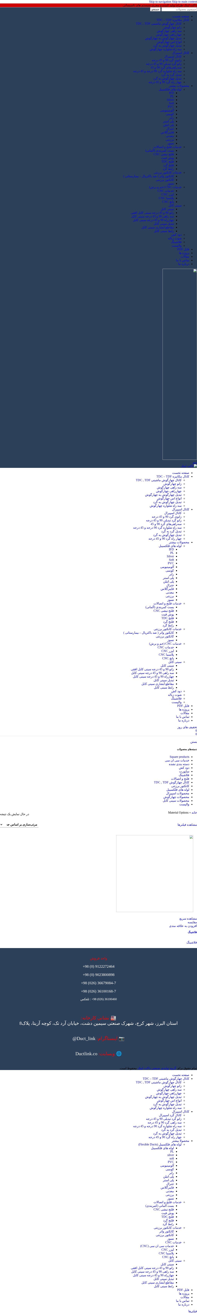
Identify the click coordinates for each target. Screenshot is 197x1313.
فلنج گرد (168, 165)
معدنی (170, 136)
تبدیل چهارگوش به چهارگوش (163, 38)
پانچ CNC (168, 201)
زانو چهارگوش (173, 27)
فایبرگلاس (167, 132)
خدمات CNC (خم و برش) (165, 187)
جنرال (170, 128)
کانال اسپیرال (173, 56)
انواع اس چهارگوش (169, 41)
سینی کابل (175, 205)
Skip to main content (184, 1)
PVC (171, 106)
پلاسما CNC (166, 198)
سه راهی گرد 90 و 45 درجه (165, 1122)
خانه (194, 812)
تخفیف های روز (187, 727)
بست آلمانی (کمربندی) (159, 1205)
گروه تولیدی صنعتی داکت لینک (157, 1068)
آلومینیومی (167, 110)
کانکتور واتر (166, 1231)
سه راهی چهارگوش (169, 31)
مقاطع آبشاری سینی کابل (157, 227)
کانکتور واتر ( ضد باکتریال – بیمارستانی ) (148, 176)
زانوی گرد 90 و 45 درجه (167, 60)
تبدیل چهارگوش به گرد (167, 45)
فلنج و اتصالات (180, 778)
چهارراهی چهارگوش (169, 34)
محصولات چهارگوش (176, 797)
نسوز (170, 143)
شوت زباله (175, 238)
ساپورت (184, 771)
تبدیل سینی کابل (164, 223)
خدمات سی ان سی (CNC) (157, 1246)
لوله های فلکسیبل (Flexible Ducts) (160, 1144)
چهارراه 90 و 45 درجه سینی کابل (153, 220)
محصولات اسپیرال (177, 793)
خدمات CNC (166, 190)
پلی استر (168, 121)
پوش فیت (167, 157)
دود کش (176, 234)
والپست (177, 245)
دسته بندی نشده (179, 764)
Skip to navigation (160, 1)
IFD (171, 92)
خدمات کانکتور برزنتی (168, 172)
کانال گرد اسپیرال (170, 1115)
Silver (170, 99)
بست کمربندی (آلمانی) (159, 150)
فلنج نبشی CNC (164, 154)
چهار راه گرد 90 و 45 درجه (165, 82)
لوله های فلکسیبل (170, 89)
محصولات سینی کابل (176, 800)
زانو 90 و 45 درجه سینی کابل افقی (152, 212)
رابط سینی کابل (164, 231)
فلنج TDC (167, 161)
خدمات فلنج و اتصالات (168, 147)
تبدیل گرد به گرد (171, 74)
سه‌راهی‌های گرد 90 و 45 (166, 67)
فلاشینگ (176, 242)
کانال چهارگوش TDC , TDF (171, 782)
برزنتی (170, 139)
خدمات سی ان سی (177, 760)
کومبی (170, 114)
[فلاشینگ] (98, 874)
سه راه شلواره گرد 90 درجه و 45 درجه (157, 71)
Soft (171, 103)
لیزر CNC (167, 194)
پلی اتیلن (168, 125)
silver (170, 1155)
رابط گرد (168, 168)
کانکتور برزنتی (165, 179)
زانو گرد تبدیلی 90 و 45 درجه (164, 63)
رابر (171, 117)
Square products (179, 756)
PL (172, 96)
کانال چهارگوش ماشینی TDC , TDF (159, 23)
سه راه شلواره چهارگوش (166, 49)
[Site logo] (180, 458)
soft (171, 1158)
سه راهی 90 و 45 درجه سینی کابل (152, 216)
